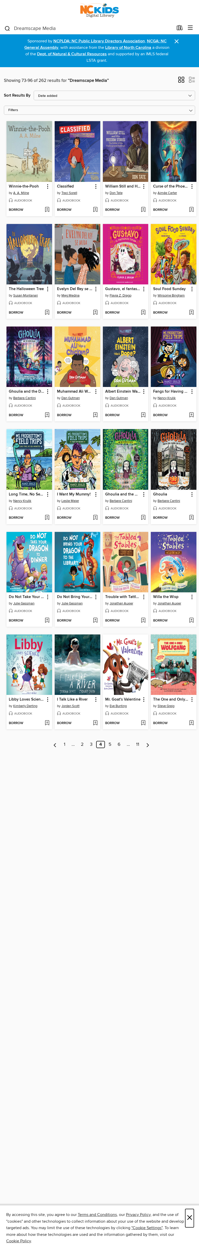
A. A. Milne (21, 193)
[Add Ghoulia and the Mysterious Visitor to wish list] (143, 518)
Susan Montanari (25, 295)
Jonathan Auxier (121, 603)
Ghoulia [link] (160, 494)
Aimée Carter (167, 193)
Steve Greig (166, 706)
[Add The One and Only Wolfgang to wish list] (191, 723)
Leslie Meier (70, 501)
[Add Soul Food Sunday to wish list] (191, 312)
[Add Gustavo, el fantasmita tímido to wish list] (143, 312)
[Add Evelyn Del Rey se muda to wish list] (95, 312)
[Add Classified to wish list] (95, 210)
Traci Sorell (69, 193)
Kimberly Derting (25, 706)
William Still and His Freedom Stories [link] (123, 186)
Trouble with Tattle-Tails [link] (123, 597)
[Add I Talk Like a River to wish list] (95, 723)
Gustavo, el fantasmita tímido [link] (123, 289)
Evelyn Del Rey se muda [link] (75, 289)
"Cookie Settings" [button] (146, 1227)
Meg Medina (70, 295)
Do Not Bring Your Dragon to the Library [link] (75, 597)
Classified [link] (65, 186)
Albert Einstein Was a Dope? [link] (123, 391)
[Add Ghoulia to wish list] (191, 518)
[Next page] (148, 744)
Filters (13, 110)
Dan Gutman (70, 398)
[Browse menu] (190, 28)
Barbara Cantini (24, 398)
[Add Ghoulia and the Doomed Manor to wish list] (47, 415)
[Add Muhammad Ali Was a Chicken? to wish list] (95, 415)
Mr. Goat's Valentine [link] (122, 699)
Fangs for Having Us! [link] (171, 391)
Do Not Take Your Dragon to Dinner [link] (27, 597)
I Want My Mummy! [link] (74, 494)
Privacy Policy (138, 1214)
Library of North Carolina (128, 47)
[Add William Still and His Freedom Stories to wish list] (143, 210)
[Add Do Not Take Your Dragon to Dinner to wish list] (47, 620)
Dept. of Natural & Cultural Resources (72, 54)
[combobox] (89, 28)
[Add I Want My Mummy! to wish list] (95, 518)
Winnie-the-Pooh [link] (24, 186)
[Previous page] (55, 744)
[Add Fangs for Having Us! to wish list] (191, 415)
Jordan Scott (70, 706)
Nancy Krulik (167, 398)
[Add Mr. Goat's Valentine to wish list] (143, 723)
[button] (181, 81)
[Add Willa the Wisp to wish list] (191, 620)
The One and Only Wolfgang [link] (171, 699)
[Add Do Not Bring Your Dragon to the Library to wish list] (95, 620)
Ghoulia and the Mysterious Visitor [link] (123, 494)
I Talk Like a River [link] (72, 699)
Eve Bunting (118, 706)
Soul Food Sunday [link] (169, 289)
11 (137, 744)
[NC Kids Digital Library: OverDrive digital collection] (99, 11)
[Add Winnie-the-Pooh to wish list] (47, 210)
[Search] (7, 28)
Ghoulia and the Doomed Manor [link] (27, 391)
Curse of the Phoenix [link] (171, 186)
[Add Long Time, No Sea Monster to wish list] (47, 518)
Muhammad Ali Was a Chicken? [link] (75, 391)
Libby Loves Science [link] (27, 699)
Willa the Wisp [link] (166, 597)
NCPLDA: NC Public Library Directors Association (99, 41)
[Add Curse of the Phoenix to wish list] (191, 210)
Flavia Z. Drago (120, 295)
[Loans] (179, 29)
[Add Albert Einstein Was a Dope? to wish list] (143, 415)
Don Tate (116, 193)
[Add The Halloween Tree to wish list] (47, 312)
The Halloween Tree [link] (26, 289)
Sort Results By (17, 95)
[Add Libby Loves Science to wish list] (47, 723)
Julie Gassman (23, 603)
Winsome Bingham (171, 295)
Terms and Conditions (97, 1214)
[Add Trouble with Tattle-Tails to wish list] (143, 620)
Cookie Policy (18, 1241)
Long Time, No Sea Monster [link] (27, 494)
